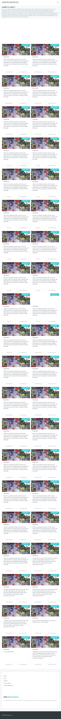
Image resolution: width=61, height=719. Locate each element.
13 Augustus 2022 (38, 508)
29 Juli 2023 (9, 165)
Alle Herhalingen (23, 72)
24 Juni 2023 (38, 228)
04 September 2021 (38, 602)
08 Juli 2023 (38, 196)
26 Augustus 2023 (38, 103)
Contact (5, 681)
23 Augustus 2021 (9, 664)
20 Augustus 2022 (38, 477)
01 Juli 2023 (9, 228)
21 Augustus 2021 (38, 664)
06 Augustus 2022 (38, 539)
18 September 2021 (38, 570)
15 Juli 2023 (9, 196)
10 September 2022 (38, 383)
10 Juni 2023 (38, 259)
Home (5, 676)
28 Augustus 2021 (9, 633)
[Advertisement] (30, 31)
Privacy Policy (7, 683)
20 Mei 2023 (9, 321)
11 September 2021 (9, 602)
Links (4, 678)
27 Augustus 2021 (38, 633)
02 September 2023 (9, 103)
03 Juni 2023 (9, 290)
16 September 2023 (9, 72)
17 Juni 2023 (9, 259)
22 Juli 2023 (38, 165)
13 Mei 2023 (38, 321)
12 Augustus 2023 (9, 134)
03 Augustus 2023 (38, 134)
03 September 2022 (38, 415)
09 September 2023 (38, 72)
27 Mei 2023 (38, 290)
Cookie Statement (8, 685)
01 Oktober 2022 (9, 352)
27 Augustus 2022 (38, 446)
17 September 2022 (38, 352)
